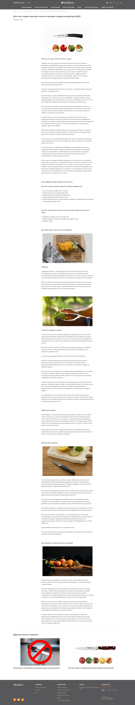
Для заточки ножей (63, 695)
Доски (59, 698)
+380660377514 (105, 684)
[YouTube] (18, 699)
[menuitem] (40, 687)
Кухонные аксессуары (63, 700)
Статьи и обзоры (28, 11)
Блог (20, 11)
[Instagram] (107, 3)
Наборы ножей (61, 692)
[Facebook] (14, 699)
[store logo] (67, 2)
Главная (15, 11)
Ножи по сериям (62, 687)
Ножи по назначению (63, 690)
